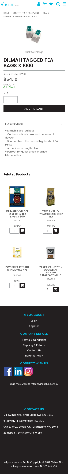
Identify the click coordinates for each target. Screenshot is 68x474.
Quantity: (5, 92)
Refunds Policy (34, 355)
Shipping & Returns (34, 345)
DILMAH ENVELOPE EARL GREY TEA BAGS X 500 (17, 213)
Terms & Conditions (34, 340)
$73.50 (17, 226)
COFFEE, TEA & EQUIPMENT (26, 13)
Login (34, 321)
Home (6, 13)
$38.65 (51, 285)
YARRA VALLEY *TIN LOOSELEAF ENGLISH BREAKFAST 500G (50, 271)
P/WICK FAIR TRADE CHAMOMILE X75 (17, 268)
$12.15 (17, 281)
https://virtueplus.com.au (44, 383)
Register (34, 326)
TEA (45, 13)
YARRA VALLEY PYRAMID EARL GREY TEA (51, 213)
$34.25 (51, 226)
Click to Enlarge (34, 52)
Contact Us (34, 350)
